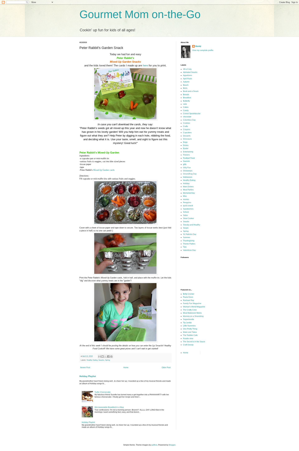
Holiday (186, 183)
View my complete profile (202, 50)
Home (125, 367)
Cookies (186, 123)
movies (186, 199)
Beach (185, 85)
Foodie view (188, 338)
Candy (186, 110)
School (186, 212)
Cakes (185, 107)
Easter (185, 148)
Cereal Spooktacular (191, 113)
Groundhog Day (190, 174)
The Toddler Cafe (190, 335)
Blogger (172, 445)
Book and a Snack (190, 91)
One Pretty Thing (190, 329)
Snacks (101, 360)
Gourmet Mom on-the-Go (140, 14)
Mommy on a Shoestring (193, 316)
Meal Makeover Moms (192, 313)
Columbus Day (189, 120)
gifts (184, 164)
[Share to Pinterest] (111, 356)
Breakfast (187, 98)
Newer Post (85, 367)
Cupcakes (187, 132)
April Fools (187, 79)
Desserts (186, 136)
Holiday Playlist (87, 376)
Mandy (198, 46)
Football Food (189, 158)
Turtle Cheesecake (103, 392)
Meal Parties (188, 190)
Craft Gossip (188, 345)
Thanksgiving (188, 241)
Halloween (187, 177)
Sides (185, 215)
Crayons (186, 129)
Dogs (185, 142)
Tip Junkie (187, 323)
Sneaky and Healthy (191, 225)
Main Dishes (188, 187)
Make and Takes (190, 332)
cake (185, 104)
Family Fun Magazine (192, 303)
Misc (185, 196)
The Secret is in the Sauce (194, 342)
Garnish (186, 161)
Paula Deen (188, 297)
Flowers (186, 155)
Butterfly (186, 101)
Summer (186, 237)
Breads (186, 94)
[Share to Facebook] (108, 356)
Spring (107, 360)
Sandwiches (188, 209)
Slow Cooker (188, 218)
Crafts (185, 126)
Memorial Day (189, 193)
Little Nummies (189, 326)
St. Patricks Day (189, 234)
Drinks (185, 145)
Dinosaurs (187, 139)
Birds (185, 88)
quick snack (188, 206)
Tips (185, 247)
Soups (185, 228)
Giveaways (187, 171)
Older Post (166, 367)
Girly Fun (187, 168)
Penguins (187, 202)
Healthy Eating (92, 360)
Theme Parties (189, 244)
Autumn (186, 82)
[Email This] (99, 356)
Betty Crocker (188, 294)
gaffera (154, 445)
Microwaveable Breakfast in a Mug (109, 407)
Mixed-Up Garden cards (104, 170)
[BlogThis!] (102, 356)
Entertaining (188, 152)
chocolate (187, 117)
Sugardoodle (188, 319)
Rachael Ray (188, 300)
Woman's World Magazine (194, 307)
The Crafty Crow (190, 310)
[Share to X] (105, 356)
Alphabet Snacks (190, 72)
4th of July (187, 69)
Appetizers (187, 75)
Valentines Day (189, 250)
